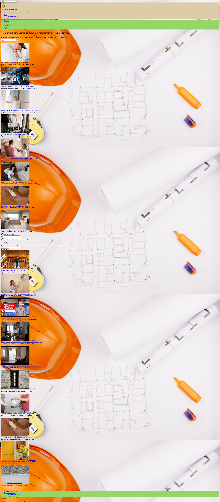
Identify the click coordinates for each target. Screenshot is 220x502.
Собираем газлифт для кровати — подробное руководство (18, 86)
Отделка (6, 25)
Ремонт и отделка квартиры (9, 9)
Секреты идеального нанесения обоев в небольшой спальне (18, 294)
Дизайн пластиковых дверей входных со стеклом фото (17, 389)
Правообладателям (9, 493)
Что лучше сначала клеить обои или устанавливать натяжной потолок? (21, 158)
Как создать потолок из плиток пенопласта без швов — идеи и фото (21, 485)
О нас (5, 15)
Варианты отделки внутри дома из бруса (13, 270)
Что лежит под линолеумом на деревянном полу (15, 206)
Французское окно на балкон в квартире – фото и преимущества (19, 366)
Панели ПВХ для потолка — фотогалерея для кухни (16, 230)
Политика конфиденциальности (13, 16)
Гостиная (6, 22)
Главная (6, 21)
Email (3, 238)
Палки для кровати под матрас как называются (14, 182)
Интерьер (7, 24)
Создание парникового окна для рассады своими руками (17, 134)
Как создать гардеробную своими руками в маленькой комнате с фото (21, 342)
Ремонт (6, 27)
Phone (2, 247)
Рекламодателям (9, 496)
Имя (2, 236)
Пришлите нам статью (10, 491)
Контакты (7, 18)
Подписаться (4, 249)
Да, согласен (9, 243)
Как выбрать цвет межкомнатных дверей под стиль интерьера (19, 461)
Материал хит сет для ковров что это (11, 318)
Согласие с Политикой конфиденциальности (14, 240)
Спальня (6, 28)
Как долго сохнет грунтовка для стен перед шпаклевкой (17, 413)
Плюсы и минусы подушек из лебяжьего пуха (14, 62)
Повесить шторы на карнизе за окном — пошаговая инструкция (19, 110)
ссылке (60, 246)
